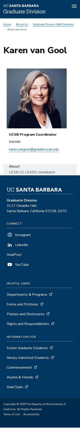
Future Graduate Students (27, 348)
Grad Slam (15, 387)
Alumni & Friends (20, 377)
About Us (22, 24)
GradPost (14, 254)
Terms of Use (11, 414)
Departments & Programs (27, 294)
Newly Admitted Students (28, 357)
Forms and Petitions (22, 304)
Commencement (19, 367)
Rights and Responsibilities (28, 323)
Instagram (22, 235)
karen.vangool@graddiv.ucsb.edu (34, 149)
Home (7, 24)
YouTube (21, 264)
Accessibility (31, 414)
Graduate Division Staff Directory (53, 24)
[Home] (24, 12)
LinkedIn (21, 245)
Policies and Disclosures (25, 314)
